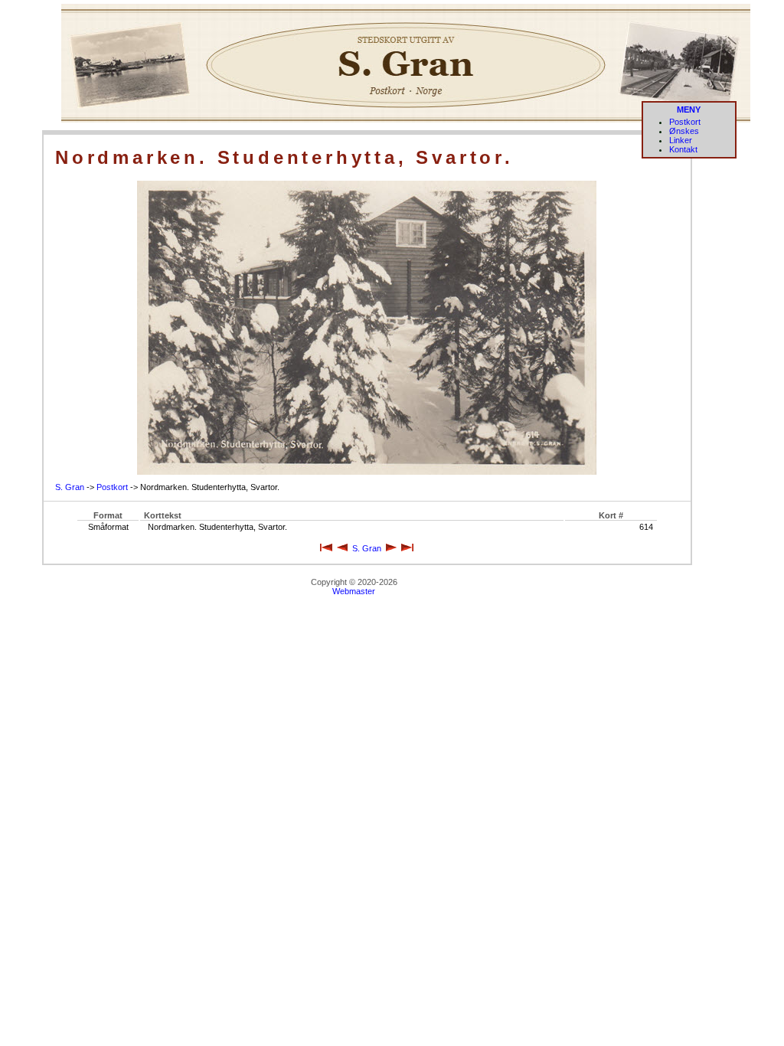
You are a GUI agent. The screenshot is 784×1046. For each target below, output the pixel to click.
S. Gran (69, 487)
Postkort (685, 121)
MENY (689, 109)
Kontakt (683, 149)
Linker (680, 140)
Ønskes (684, 131)
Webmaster (353, 591)
